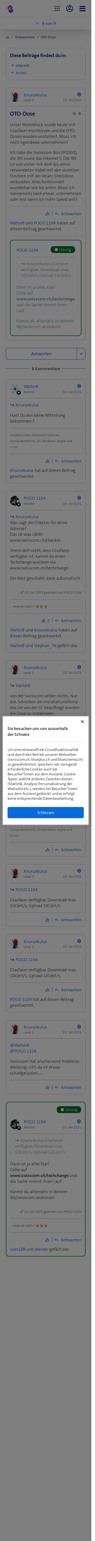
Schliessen (45, 812)
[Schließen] (82, 721)
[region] (45, 770)
